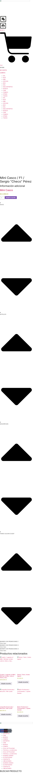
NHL (4, 85)
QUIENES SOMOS (8, 755)
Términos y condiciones (10, 750)
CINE (4, 90)
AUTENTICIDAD (7, 757)
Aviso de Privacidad (9, 748)
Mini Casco (6, 190)
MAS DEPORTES (8, 87)
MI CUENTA (3, 70)
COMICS (5, 92)
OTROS (5, 94)
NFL (4, 76)
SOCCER (5, 81)
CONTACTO (6, 759)
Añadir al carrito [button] (6, 683)
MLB (4, 77)
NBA (4, 79)
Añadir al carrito (11, 197)
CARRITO (2, 73)
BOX (4, 83)
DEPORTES (6, 733)
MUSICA (5, 737)
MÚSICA (5, 88)
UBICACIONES (7, 761)
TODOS (5, 96)
